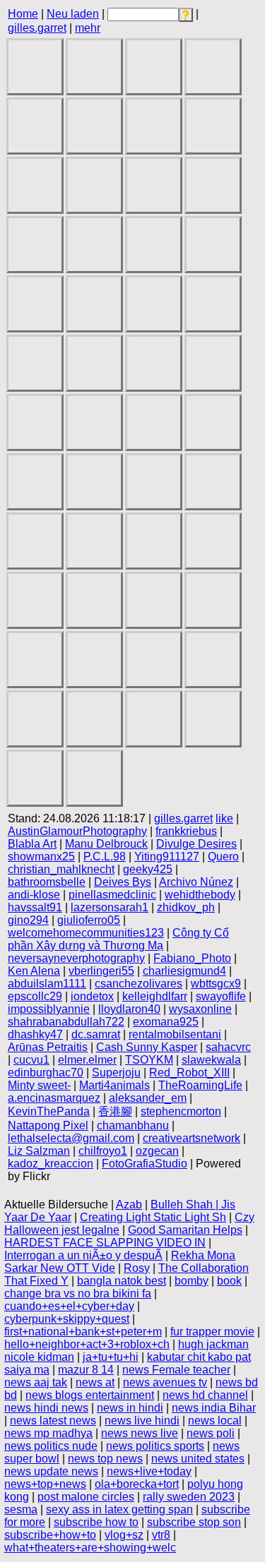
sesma (20, 1509)
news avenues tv (165, 1382)
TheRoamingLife (200, 1085)
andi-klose (34, 895)
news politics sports (155, 1446)
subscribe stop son (194, 1522)
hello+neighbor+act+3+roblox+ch (87, 1344)
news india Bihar (214, 1408)
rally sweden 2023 (189, 1497)
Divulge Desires (196, 844)
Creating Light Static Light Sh (153, 1217)
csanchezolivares (138, 984)
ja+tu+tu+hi (111, 1357)
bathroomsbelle (47, 882)
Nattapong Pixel (48, 1125)
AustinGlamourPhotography (77, 831)
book (229, 1281)
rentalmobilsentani (175, 1034)
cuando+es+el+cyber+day (69, 1306)
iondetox (92, 996)
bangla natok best (121, 1281)
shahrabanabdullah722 (66, 1022)
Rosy (137, 1268)
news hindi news (46, 1408)
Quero (223, 857)
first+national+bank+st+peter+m (83, 1332)
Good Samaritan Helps (185, 1230)
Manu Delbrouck (106, 844)
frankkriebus (186, 831)
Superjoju (116, 1073)
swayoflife (221, 996)
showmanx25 (41, 857)
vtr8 (161, 1535)
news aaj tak (35, 1382)
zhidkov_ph (186, 907)
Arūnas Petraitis (48, 1047)
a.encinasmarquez (54, 1098)
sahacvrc (228, 1047)
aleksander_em (148, 1098)
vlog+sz (124, 1535)
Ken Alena (34, 971)
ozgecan (157, 1151)
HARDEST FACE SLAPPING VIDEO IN (105, 1243)
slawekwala (211, 1060)
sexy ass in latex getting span (119, 1509)
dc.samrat (95, 1034)
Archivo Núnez (196, 882)
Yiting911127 (166, 857)
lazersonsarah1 (109, 907)
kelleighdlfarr (154, 996)
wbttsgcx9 (216, 984)
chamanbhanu (133, 1125)
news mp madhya (48, 1433)
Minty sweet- (39, 1085)
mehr (87, 28)
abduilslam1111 (47, 984)
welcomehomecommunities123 (86, 933)
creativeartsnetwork (191, 1138)
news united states (198, 1459)
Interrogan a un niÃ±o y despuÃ (83, 1255)
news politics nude (51, 1446)
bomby (191, 1281)
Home (23, 14)
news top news (105, 1459)
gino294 (28, 920)
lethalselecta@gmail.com (71, 1138)
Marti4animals (114, 1085)
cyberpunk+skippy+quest (66, 1319)
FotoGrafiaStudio (144, 1164)
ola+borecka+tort (137, 1484)
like (224, 818)
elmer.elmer (87, 1060)
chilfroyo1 (102, 1151)
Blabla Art (32, 844)
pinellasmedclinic (112, 895)
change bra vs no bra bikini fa (77, 1293)
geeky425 (147, 869)
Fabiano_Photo (192, 958)
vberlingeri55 (101, 971)
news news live (139, 1433)
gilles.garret (37, 28)
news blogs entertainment (89, 1395)
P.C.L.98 (104, 857)
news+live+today (149, 1471)
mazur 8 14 (86, 1370)
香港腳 (115, 1111)
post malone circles (85, 1497)
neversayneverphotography (76, 958)
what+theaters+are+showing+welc (90, 1548)
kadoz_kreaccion (50, 1164)
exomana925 (166, 1022)
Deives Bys (122, 882)
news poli (211, 1433)
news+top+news (45, 1484)
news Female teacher (176, 1370)
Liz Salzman (39, 1151)
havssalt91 (35, 907)
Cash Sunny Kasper (146, 1047)
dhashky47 (35, 1034)
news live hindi (142, 1420)
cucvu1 (31, 1060)
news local (215, 1420)
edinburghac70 (45, 1073)
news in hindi (130, 1408)
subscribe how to (96, 1522)
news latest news (53, 1420)
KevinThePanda (49, 1111)
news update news (51, 1471)
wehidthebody (200, 895)
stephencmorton (181, 1111)
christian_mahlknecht (61, 869)
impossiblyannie (49, 1009)
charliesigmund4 (184, 971)
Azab (129, 1204)
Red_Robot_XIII (189, 1073)
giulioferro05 (88, 920)
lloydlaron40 (129, 1009)
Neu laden (73, 14)
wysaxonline (200, 1009)
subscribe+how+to (50, 1535)
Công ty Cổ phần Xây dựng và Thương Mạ (118, 939)
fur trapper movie (212, 1332)
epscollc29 (35, 996)
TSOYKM (149, 1060)
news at (95, 1382)
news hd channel (205, 1395)
